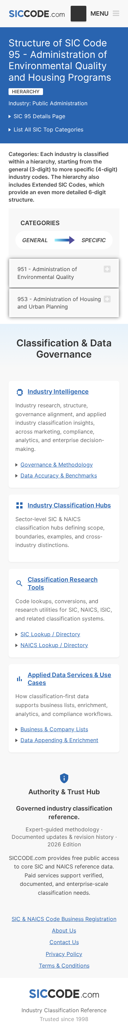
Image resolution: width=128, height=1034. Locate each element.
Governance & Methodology (56, 464)
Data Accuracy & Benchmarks (58, 475)
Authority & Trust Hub (64, 792)
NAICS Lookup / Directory (54, 645)
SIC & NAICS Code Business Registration (64, 918)
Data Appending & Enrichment (59, 740)
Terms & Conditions (64, 965)
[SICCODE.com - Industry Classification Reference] (64, 994)
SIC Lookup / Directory (50, 634)
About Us (64, 930)
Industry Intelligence (58, 391)
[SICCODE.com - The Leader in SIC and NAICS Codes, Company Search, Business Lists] (37, 13)
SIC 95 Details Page (39, 116)
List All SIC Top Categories (48, 129)
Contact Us (64, 942)
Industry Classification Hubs (69, 505)
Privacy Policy (64, 954)
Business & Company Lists (54, 729)
